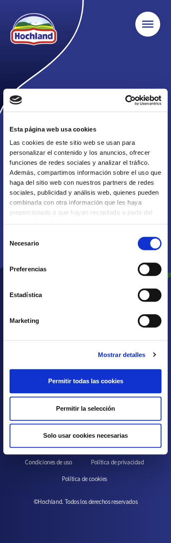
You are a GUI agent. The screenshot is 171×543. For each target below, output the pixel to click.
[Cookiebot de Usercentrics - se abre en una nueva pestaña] (125, 100)
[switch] (149, 269)
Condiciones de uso (48, 462)
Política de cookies (84, 479)
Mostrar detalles (122, 354)
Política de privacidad (117, 462)
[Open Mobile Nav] (147, 24)
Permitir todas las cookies (85, 380)
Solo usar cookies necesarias (85, 435)
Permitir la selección (85, 408)
